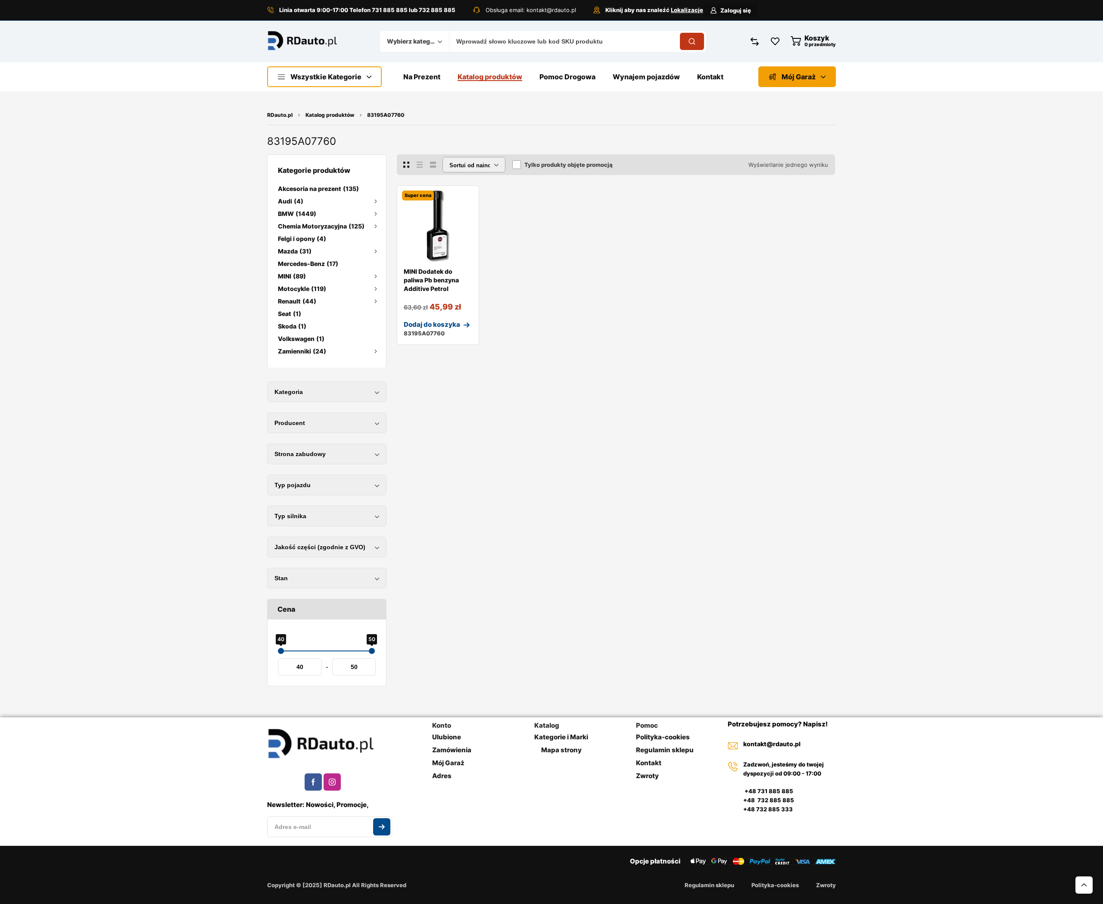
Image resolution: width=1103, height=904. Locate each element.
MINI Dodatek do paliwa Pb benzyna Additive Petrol (431, 280)
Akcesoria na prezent (318, 188)
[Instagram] (332, 782)
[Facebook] (313, 782)
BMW (297, 213)
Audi (290, 201)
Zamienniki (302, 351)
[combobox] (414, 41)
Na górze (1084, 885)
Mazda (295, 251)
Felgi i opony (302, 238)
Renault (297, 301)
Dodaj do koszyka (432, 324)
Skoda (292, 326)
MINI (292, 276)
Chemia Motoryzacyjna (321, 226)
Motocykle (302, 288)
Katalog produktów (329, 115)
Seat (289, 313)
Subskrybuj (381, 826)
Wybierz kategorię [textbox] (412, 41)
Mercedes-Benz (308, 263)
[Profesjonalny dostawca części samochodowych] (302, 41)
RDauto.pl (280, 115)
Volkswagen (301, 338)
